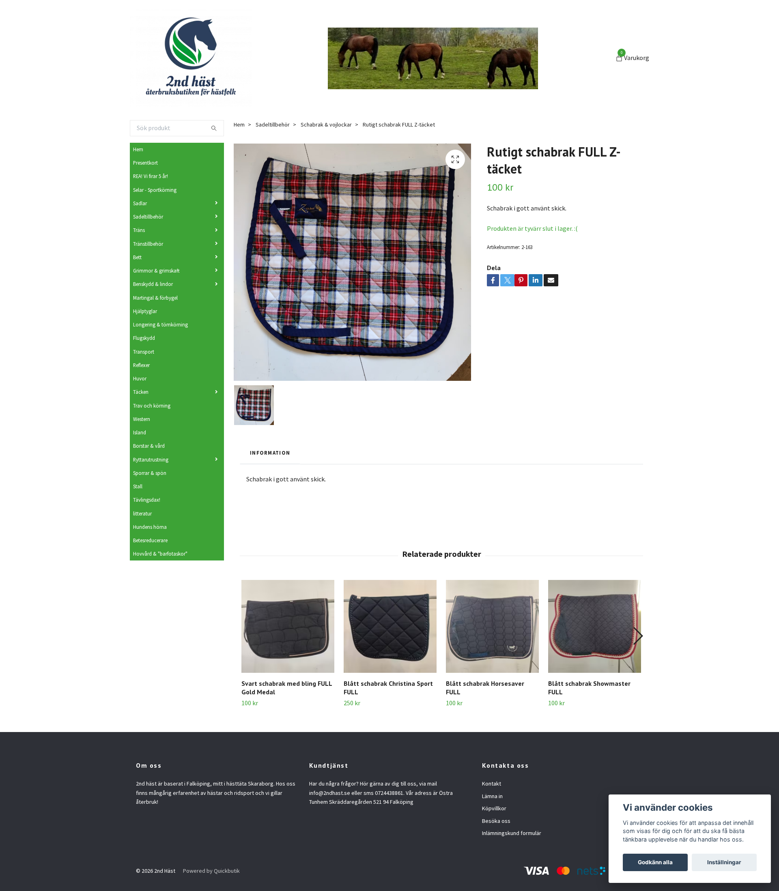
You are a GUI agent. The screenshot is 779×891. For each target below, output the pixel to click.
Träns (139, 230)
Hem (138, 149)
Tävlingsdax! (146, 499)
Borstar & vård (149, 445)
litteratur (142, 513)
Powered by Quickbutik (211, 870)
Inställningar (724, 862)
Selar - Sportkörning (154, 190)
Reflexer (141, 365)
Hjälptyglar (145, 311)
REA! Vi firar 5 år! (150, 176)
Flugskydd (144, 338)
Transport (143, 351)
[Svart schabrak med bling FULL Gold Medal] (287, 626)
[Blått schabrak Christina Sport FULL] (390, 626)
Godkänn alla (655, 862)
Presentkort (145, 162)
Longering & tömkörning (160, 324)
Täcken (140, 392)
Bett (137, 257)
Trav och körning (151, 405)
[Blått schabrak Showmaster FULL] (594, 626)
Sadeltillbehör (148, 216)
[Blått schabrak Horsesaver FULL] (492, 626)
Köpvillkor (494, 808)
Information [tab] (270, 452)
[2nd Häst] (191, 58)
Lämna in (492, 796)
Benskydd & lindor (153, 284)
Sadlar (140, 203)
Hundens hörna (150, 527)
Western (141, 419)
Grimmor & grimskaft (156, 270)
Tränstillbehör (148, 243)
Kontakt (491, 783)
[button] (637, 636)
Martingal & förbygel (155, 297)
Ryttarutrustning (150, 459)
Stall (137, 486)
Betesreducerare (150, 540)
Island (139, 432)
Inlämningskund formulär (511, 833)
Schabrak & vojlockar (326, 124)
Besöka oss (496, 820)
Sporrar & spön (149, 473)
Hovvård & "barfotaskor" (160, 553)
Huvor (139, 378)
